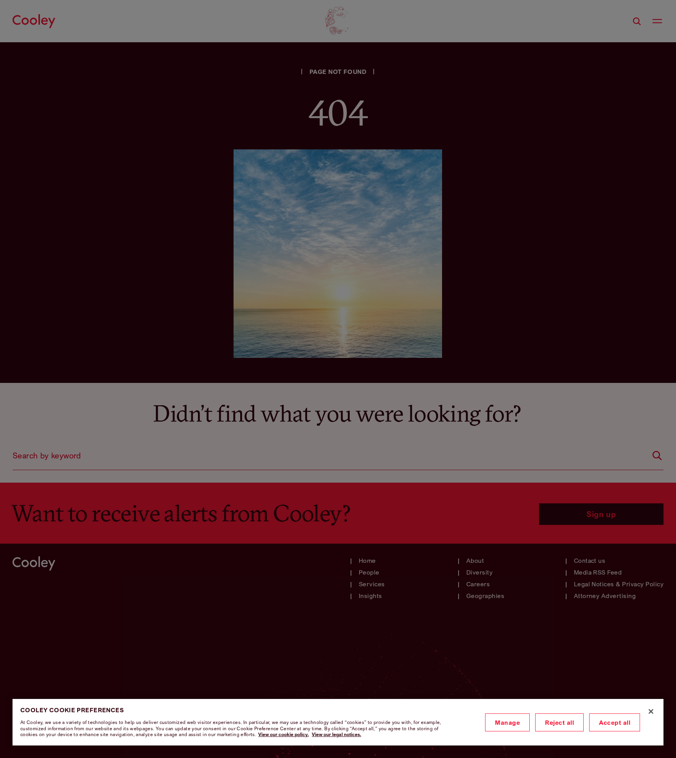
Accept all (614, 722)
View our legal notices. (336, 734)
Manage (507, 722)
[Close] (651, 711)
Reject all (559, 722)
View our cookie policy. (283, 734)
